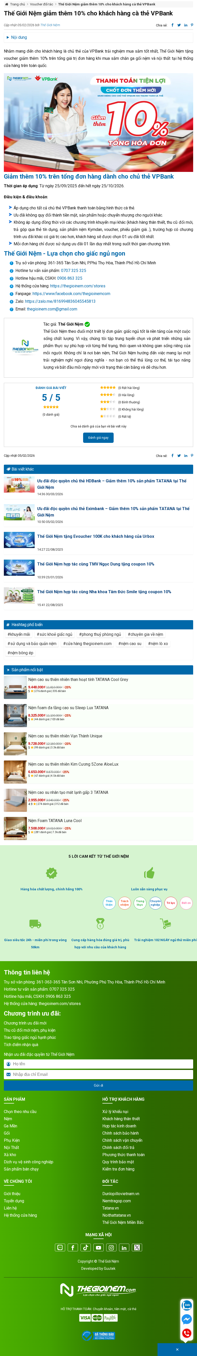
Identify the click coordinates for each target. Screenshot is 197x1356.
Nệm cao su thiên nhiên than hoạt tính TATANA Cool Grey (78, 679)
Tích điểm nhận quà (21, 1044)
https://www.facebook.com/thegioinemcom (71, 293)
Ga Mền (10, 1126)
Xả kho (10, 1154)
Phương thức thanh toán (123, 1154)
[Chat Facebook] (187, 1319)
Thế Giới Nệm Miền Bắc (123, 1222)
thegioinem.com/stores (60, 1003)
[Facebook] (73, 1248)
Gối (7, 1133)
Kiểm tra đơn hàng (118, 1169)
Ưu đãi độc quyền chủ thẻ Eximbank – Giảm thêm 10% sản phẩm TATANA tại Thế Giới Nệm (113, 512)
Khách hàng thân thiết (121, 1118)
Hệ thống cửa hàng (20, 1215)
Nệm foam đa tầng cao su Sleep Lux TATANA (68, 707)
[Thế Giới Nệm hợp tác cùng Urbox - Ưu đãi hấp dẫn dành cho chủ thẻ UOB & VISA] (19, 540)
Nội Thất (11, 1147)
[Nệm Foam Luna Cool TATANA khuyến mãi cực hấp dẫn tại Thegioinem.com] (15, 828)
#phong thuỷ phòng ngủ (100, 634)
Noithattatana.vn (116, 1215)
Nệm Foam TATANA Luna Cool (55, 820)
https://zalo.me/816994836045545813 (60, 301)
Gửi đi (98, 1085)
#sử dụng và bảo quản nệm (31, 643)
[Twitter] (137, 1248)
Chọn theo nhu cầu (20, 1111)
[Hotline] (187, 1333)
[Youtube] (98, 1248)
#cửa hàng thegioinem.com (87, 643)
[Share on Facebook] (172, 25)
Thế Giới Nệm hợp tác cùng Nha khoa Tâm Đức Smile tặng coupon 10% (104, 591)
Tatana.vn (110, 1208)
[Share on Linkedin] (186, 25)
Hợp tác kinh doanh (119, 1126)
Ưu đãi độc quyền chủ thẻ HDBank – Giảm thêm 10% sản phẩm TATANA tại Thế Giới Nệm (111, 484)
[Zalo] (60, 1248)
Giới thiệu (12, 1193)
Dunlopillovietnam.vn (120, 1193)
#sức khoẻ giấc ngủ (54, 634)
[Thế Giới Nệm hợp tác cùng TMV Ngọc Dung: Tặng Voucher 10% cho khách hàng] (19, 568)
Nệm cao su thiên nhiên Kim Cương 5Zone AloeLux (73, 764)
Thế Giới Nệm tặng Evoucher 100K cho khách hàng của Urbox (95, 536)
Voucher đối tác (41, 4)
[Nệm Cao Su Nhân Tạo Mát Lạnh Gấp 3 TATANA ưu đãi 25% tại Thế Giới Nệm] (15, 800)
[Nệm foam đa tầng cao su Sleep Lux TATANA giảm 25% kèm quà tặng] (15, 715)
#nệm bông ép (20, 652)
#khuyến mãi (18, 634)
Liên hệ (10, 1208)
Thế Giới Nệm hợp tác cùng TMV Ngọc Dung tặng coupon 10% (95, 564)
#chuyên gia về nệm (145, 634)
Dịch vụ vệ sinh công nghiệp (28, 1161)
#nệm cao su (129, 643)
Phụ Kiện (12, 1140)
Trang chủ (17, 4)
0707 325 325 (73, 270)
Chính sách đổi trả (118, 1147)
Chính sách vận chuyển (122, 1140)
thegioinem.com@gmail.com (52, 309)
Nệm (8, 1118)
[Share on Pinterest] (192, 25)
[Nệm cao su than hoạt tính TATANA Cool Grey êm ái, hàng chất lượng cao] (15, 687)
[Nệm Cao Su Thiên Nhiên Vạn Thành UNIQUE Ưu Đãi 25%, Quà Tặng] (15, 743)
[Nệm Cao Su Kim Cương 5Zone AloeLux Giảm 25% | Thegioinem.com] (15, 772)
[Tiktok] (86, 1248)
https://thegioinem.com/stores (77, 286)
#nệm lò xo (158, 643)
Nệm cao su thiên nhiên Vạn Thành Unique (65, 736)
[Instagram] (111, 1248)
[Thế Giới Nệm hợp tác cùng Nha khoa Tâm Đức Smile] (19, 595)
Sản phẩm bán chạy (21, 1169)
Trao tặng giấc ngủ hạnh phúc (30, 1037)
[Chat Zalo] (187, 1306)
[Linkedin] (124, 1248)
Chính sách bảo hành (120, 1133)
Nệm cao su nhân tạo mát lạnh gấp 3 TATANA (68, 792)
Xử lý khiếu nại (115, 1111)
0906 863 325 (69, 278)
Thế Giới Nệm (50, 25)
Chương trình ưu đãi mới (25, 1023)
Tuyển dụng (14, 1200)
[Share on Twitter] (179, 25)
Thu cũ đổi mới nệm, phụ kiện (29, 1030)
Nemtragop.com (116, 1200)
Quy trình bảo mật (118, 1161)
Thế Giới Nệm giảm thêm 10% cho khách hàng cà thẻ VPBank (106, 4)
